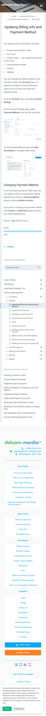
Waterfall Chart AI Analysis (15, 383)
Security (12, 355)
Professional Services (23, 556)
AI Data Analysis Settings (15, 379)
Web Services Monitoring (23, 478)
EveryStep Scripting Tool (14, 288)
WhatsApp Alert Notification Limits (18, 402)
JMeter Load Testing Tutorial (23, 575)
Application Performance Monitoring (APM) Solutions (21, 503)
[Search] (39, 267)
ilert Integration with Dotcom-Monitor (19, 413)
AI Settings (13, 297)
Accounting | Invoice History (22, 318)
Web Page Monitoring (23, 483)
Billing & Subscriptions (17, 351)
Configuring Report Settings (15, 394)
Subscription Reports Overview (17, 398)
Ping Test (23, 529)
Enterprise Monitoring (23, 627)
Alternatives (23, 566)
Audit (14, 322)
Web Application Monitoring (23, 487)
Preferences (19, 709)
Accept (7, 709)
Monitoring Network (23, 622)
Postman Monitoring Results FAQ (18, 417)
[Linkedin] (25, 664)
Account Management (13, 293)
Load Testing (9, 280)
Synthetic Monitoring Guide (23, 580)
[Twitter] (20, 664)
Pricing (23, 603)
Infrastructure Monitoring (23, 492)
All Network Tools (23, 534)
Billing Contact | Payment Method (24, 336)
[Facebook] (16, 664)
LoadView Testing (23, 682)
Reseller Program (23, 551)
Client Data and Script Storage (23, 340)
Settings (10, 247)
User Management (16, 347)
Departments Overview (20, 310)
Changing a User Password (22, 314)
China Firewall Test (23, 524)
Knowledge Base (23, 632)
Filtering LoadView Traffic (15, 375)
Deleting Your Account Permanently (25, 343)
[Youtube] (29, 664)
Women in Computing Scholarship (23, 585)
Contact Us (23, 608)
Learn (23, 570)
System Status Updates (23, 561)
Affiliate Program (23, 546)
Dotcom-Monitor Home (23, 473)
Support (12, 359)
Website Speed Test (23, 520)
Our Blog (23, 637)
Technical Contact (19, 326)
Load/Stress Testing (23, 497)
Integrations (23, 617)
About (23, 598)
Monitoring (8, 284)
